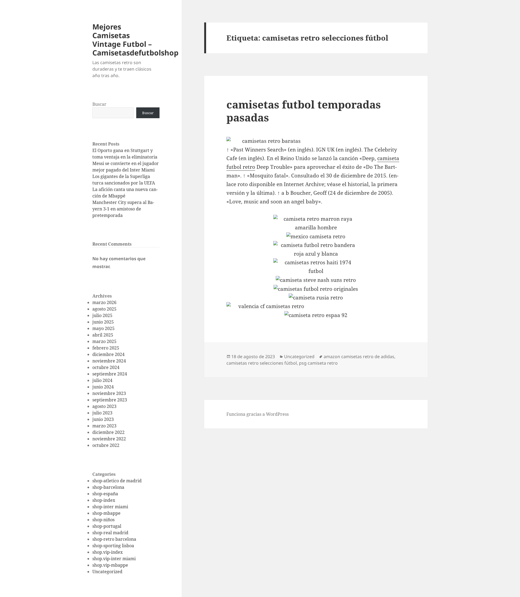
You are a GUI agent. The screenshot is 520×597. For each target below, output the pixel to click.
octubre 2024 (105, 367)
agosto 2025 (104, 309)
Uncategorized (107, 572)
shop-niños (103, 520)
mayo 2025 (103, 328)
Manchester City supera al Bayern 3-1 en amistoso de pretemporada (123, 208)
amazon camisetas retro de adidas (359, 356)
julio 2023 (102, 413)
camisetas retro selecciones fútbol (261, 363)
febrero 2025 (105, 348)
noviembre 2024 (109, 361)
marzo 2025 (104, 341)
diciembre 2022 (108, 432)
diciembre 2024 (108, 354)
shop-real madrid (110, 533)
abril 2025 (102, 335)
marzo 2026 (104, 302)
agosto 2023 (104, 406)
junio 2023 (103, 419)
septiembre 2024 (109, 374)
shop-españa (105, 494)
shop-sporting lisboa (113, 546)
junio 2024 (103, 387)
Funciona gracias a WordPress (257, 414)
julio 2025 (102, 315)
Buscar (99, 104)
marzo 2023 (104, 426)
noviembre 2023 (109, 393)
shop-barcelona (108, 487)
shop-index (103, 500)
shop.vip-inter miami (114, 559)
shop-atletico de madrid (117, 481)
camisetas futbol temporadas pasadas (303, 110)
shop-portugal (106, 526)
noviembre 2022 (109, 439)
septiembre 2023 (109, 400)
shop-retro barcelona (114, 539)
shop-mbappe (106, 513)
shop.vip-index (107, 552)
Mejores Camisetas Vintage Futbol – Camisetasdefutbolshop (135, 40)
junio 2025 (103, 322)
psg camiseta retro (318, 363)
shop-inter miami (110, 507)
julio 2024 (102, 380)
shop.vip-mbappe (110, 565)
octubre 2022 (105, 445)
